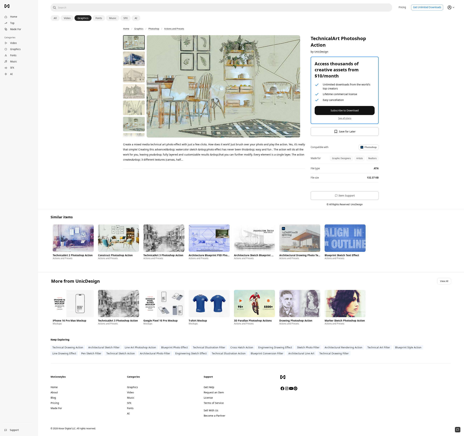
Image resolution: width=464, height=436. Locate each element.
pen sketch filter (91, 353)
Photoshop (153, 28)
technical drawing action (67, 347)
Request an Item (214, 392)
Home (126, 28)
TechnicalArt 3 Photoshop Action (163, 255)
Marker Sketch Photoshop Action (345, 320)
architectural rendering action (343, 347)
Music (130, 397)
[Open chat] (457, 429)
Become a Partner (214, 415)
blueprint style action (408, 347)
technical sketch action (120, 353)
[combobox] (221, 7)
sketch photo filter (308, 347)
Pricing (402, 7)
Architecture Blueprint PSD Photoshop (209, 255)
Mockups (57, 323)
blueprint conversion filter (267, 353)
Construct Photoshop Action (115, 255)
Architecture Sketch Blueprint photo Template (254, 255)
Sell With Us (211, 410)
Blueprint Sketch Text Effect (342, 255)
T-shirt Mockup (198, 320)
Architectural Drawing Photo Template (299, 255)
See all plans (344, 118)
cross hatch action (241, 347)
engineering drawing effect (275, 347)
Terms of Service (214, 403)
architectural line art (301, 353)
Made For (56, 408)
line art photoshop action (140, 347)
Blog (53, 397)
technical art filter (378, 347)
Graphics (138, 28)
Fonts (130, 408)
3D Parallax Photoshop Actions (253, 320)
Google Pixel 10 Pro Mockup (160, 320)
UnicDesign (321, 51)
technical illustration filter (209, 347)
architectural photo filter (155, 353)
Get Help (209, 387)
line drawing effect (64, 353)
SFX (129, 403)
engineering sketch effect (191, 353)
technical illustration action (229, 353)
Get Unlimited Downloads (427, 7)
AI (128, 413)
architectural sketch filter (104, 347)
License (208, 397)
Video (130, 392)
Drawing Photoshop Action (295, 320)
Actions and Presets (174, 28)
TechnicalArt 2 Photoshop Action (73, 255)
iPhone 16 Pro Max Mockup (69, 320)
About (54, 392)
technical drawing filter (334, 353)
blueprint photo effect (174, 347)
